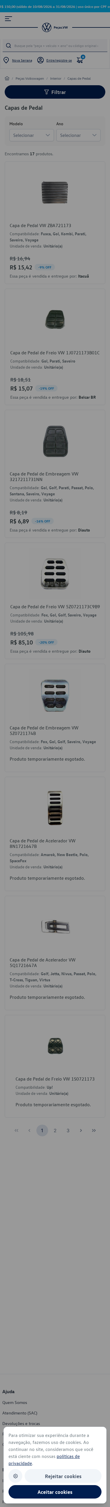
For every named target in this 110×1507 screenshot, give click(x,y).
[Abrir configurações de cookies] (15, 1476)
